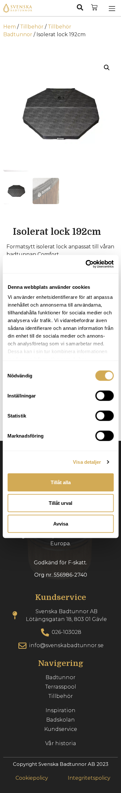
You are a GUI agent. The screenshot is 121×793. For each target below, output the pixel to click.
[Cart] (94, 7)
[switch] (104, 395)
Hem (9, 27)
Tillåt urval (60, 502)
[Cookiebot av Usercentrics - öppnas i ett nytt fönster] (86, 264)
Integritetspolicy (89, 778)
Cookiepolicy (31, 778)
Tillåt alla (61, 482)
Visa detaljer (87, 462)
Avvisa (60, 523)
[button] (112, 8)
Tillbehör (32, 27)
